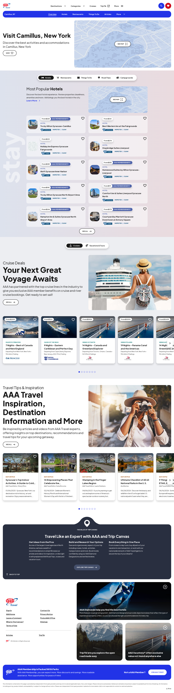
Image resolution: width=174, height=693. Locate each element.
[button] (79, 372)
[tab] (46, 78)
